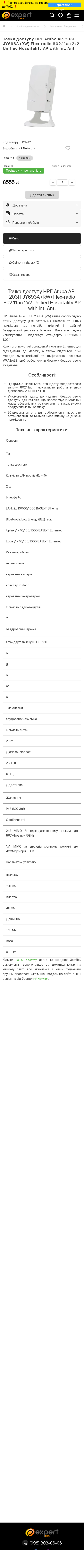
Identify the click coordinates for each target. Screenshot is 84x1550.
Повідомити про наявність (23, 170)
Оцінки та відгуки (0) (25, 262)
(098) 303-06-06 (45, 1542)
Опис (15, 238)
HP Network (27, 148)
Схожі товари (21, 274)
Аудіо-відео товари (28, 26)
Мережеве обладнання (63, 26)
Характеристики (23, 250)
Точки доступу (26, 959)
